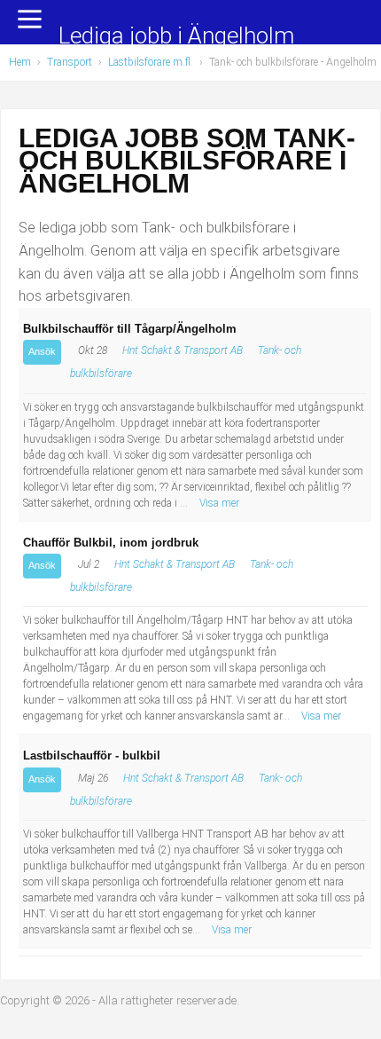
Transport (69, 62)
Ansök (42, 351)
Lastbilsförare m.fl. (150, 62)
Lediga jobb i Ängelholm (176, 37)
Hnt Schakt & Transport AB (182, 350)
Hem (20, 62)
